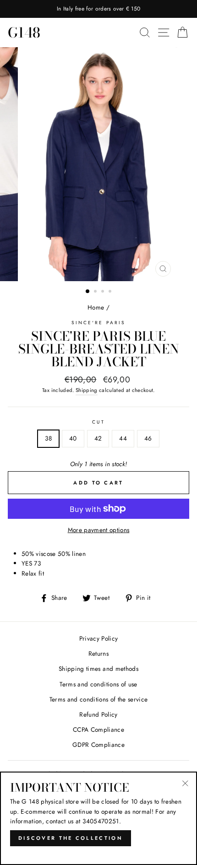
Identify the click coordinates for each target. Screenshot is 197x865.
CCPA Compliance (98, 729)
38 (48, 438)
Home (96, 307)
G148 (24, 32)
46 (148, 438)
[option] (98, 9)
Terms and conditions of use (98, 684)
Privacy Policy (98, 638)
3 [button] (103, 292)
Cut (98, 422)
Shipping (87, 390)
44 (123, 438)
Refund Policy (98, 714)
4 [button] (111, 292)
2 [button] (96, 292)
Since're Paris (98, 322)
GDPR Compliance (98, 744)
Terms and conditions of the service (98, 699)
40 (73, 438)
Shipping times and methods (98, 668)
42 (98, 438)
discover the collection (70, 838)
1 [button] (88, 291)
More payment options (99, 529)
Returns (98, 653)
